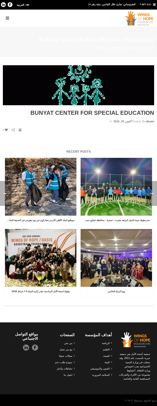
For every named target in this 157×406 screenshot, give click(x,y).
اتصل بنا (68, 374)
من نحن (68, 343)
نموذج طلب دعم (63, 362)
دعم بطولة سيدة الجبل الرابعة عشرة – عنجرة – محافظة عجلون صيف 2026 (115, 220)
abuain (150, 121)
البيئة (107, 362)
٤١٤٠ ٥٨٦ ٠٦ (145, 4)
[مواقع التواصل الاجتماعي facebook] (35, 348)
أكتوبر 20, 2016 (122, 121)
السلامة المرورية (101, 374)
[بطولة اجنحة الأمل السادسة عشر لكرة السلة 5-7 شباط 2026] (40, 258)
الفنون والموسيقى (100, 368)
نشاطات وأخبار (64, 368)
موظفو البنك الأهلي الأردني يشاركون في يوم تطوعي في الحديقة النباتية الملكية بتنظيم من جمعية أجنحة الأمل (39, 220)
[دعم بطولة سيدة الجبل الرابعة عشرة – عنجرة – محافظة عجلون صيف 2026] (116, 187)
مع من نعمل (66, 349)
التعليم (106, 349)
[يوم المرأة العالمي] (116, 258)
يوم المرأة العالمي (116, 291)
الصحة (106, 356)
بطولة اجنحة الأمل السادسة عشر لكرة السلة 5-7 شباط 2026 (41, 291)
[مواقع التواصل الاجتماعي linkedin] (26, 348)
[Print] (22, 130)
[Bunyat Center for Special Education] (78, 85)
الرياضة (106, 343)
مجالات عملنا (65, 356)
